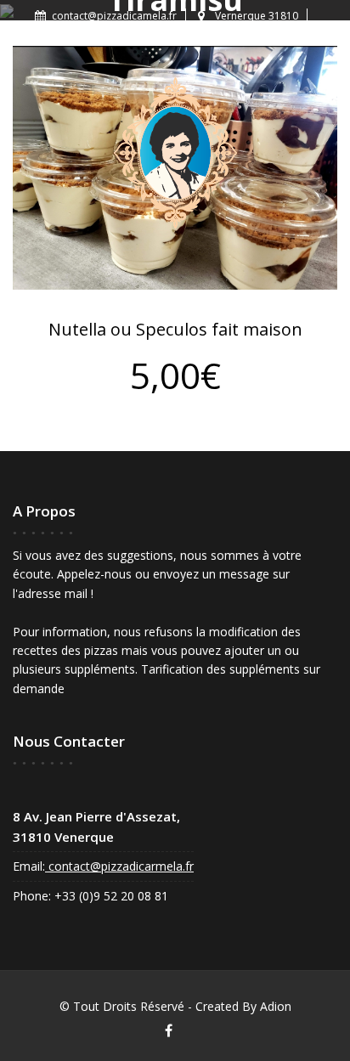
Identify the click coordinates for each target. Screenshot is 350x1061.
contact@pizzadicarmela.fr (119, 866)
